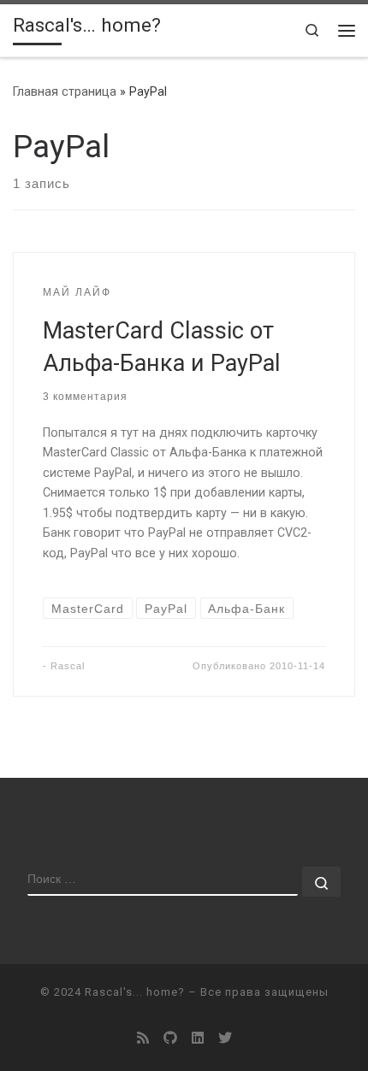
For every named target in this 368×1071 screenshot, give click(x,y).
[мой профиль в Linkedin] (198, 1038)
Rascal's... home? (135, 992)
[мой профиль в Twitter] (225, 1038)
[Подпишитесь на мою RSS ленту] (143, 1038)
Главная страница (64, 91)
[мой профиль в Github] (170, 1038)
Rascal (67, 666)
